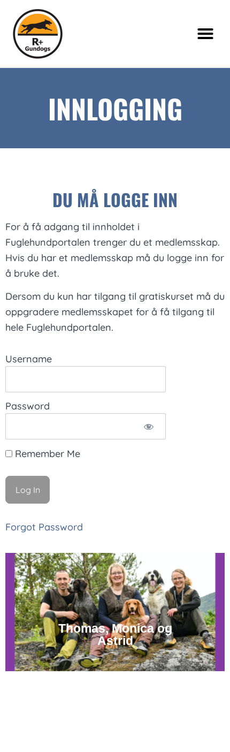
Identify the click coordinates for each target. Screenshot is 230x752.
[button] (205, 34)
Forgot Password (44, 527)
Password (27, 406)
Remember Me (46, 454)
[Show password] (148, 426)
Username (28, 359)
